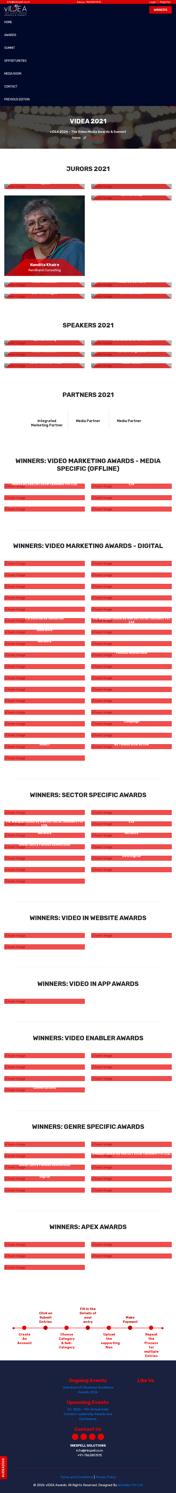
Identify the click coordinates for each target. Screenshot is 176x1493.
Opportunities (15, 61)
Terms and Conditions (76, 1477)
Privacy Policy (106, 1477)
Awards (10, 35)
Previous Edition (17, 99)
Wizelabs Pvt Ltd (130, 1485)
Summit (9, 48)
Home (8, 22)
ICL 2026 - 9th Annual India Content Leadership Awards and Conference (88, 1414)
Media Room (12, 74)
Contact (11, 86)
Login (152, 1)
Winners (160, 10)
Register (165, 1)
